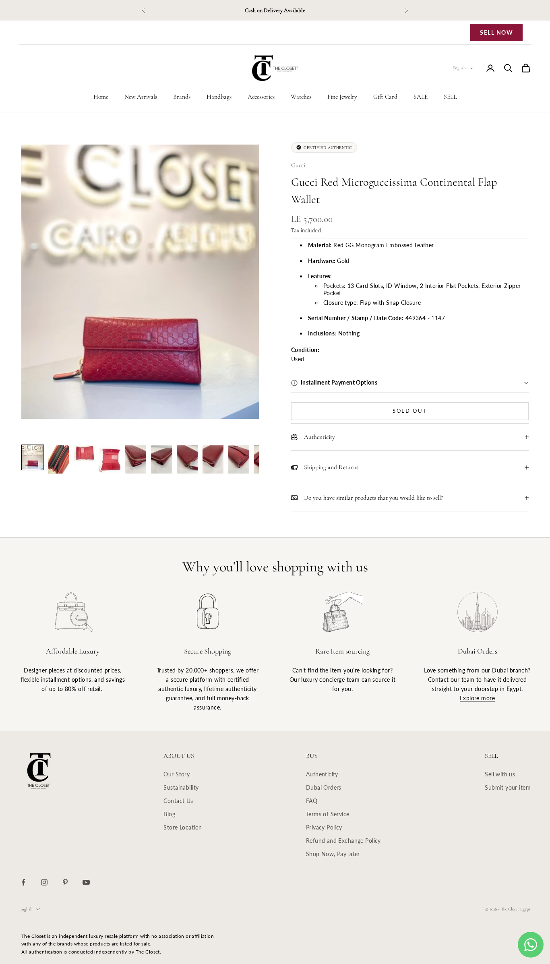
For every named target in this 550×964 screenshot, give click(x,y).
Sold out (410, 411)
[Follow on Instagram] (44, 882)
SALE (421, 96)
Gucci (298, 165)
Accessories (261, 96)
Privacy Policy (324, 827)
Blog (169, 814)
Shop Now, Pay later (333, 853)
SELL (450, 96)
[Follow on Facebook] (23, 882)
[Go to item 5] (135, 459)
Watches (301, 96)
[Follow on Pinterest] (65, 882)
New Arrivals (140, 96)
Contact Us (178, 800)
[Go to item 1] (32, 457)
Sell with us (500, 774)
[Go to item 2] (58, 459)
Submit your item (508, 787)
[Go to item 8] (213, 459)
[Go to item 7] (187, 459)
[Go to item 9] (238, 459)
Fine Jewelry (342, 96)
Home (100, 96)
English (459, 67)
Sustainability (180, 787)
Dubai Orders (323, 787)
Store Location (182, 827)
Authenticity (322, 774)
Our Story (176, 774)
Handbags (219, 96)
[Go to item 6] (161, 459)
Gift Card (385, 96)
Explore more (477, 698)
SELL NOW (496, 32)
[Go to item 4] (110, 459)
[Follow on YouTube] (86, 882)
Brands (181, 96)
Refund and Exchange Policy (343, 840)
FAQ (311, 800)
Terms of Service (327, 814)
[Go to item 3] (84, 453)
